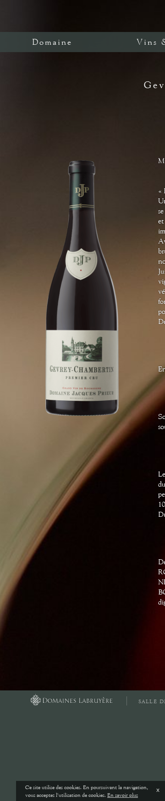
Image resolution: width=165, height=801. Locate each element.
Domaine (52, 42)
